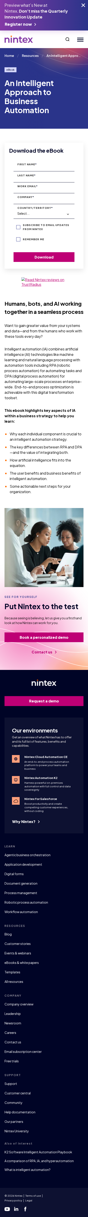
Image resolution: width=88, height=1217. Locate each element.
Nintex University (17, 1131)
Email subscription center (23, 1051)
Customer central (18, 1093)
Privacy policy (13, 1200)
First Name (27, 164)
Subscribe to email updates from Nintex (46, 227)
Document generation (21, 883)
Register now (18, 24)
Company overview (19, 1004)
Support (11, 1084)
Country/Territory (35, 207)
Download (44, 257)
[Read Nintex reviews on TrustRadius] (44, 282)
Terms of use (33, 1195)
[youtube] (7, 1209)
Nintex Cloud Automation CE (45, 757)
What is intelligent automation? (28, 1170)
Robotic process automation (26, 902)
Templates (12, 972)
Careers (10, 1032)
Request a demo (44, 701)
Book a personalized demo (44, 637)
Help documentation (20, 1112)
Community (14, 1102)
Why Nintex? (24, 821)
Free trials (12, 1061)
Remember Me (33, 239)
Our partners (14, 1121)
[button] (67, 39)
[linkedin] (16, 1209)
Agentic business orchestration (28, 855)
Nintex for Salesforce (40, 799)
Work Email (27, 186)
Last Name (26, 175)
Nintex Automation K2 (41, 778)
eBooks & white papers (22, 963)
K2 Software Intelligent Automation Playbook (38, 1152)
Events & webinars (18, 953)
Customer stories (18, 944)
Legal (28, 1200)
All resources (14, 981)
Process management (21, 893)
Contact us (42, 652)
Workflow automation (21, 912)
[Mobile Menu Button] (79, 39)
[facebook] (25, 1209)
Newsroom (13, 1023)
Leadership (13, 1014)
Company (25, 197)
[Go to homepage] (19, 39)
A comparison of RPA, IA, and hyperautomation (39, 1161)
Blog (8, 934)
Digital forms (14, 874)
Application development (23, 864)
